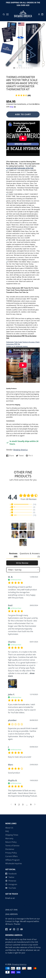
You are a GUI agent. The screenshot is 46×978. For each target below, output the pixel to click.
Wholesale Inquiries (13, 863)
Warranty (9, 838)
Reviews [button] (13, 555)
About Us (9, 827)
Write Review (22, 563)
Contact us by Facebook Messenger (20, 905)
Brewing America (20, 449)
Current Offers (11, 856)
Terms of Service (12, 845)
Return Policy (11, 842)
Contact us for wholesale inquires (17, 346)
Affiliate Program (12, 860)
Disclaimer (9, 849)
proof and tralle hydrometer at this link (19, 168)
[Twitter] (10, 929)
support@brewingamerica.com (18, 901)
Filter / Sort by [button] (14, 570)
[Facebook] (6, 929)
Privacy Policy (11, 853)
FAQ (7, 831)
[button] (14, 67)
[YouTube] (21, 929)
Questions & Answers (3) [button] (30, 555)
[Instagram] (18, 929)
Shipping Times (11, 835)
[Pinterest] (14, 929)
